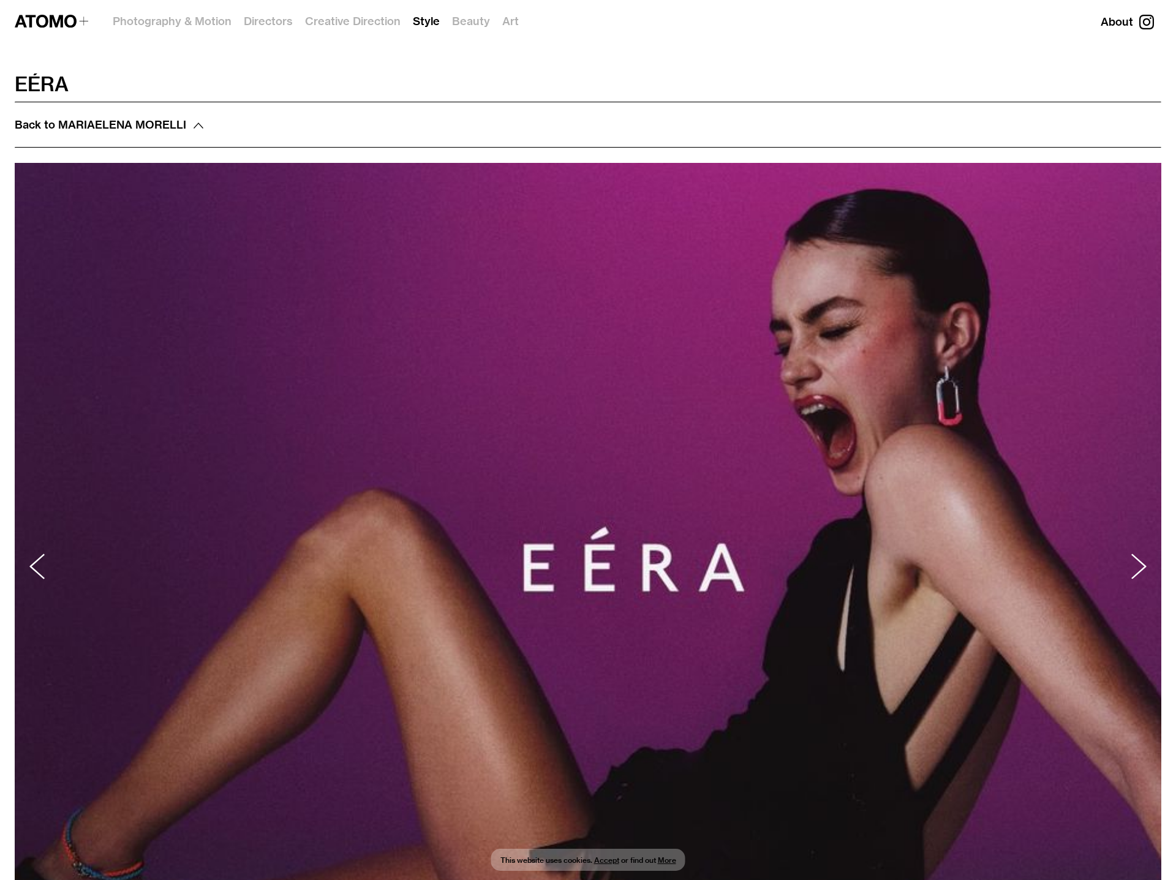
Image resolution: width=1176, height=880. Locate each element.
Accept (606, 860)
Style (426, 21)
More (667, 860)
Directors (268, 21)
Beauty (471, 21)
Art (510, 21)
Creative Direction (353, 21)
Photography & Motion (172, 21)
